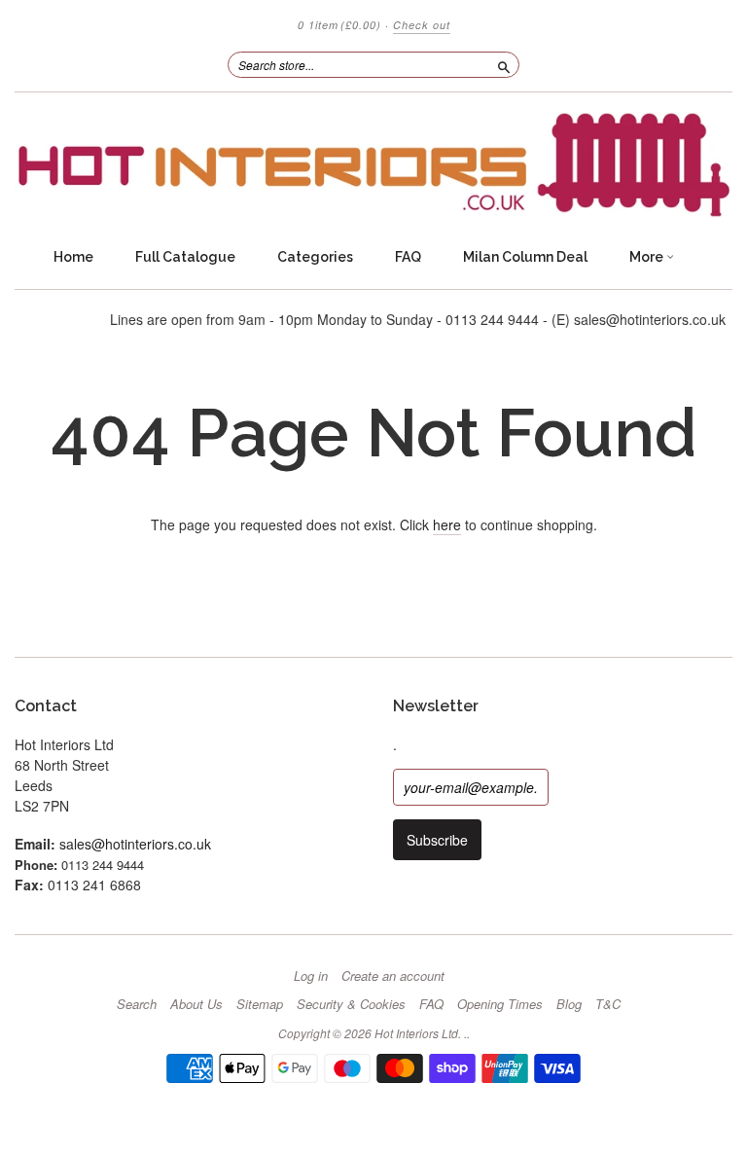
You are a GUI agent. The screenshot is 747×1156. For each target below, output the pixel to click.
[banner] (373, 165)
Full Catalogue (185, 257)
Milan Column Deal (525, 257)
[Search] (504, 64)
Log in (311, 976)
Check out (421, 25)
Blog (569, 1004)
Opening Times (500, 1004)
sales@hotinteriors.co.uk (135, 843)
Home (73, 257)
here (447, 524)
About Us (196, 1004)
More (647, 257)
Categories (315, 257)
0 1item (339, 25)
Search (137, 1004)
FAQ (408, 257)
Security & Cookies (351, 1004)
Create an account (393, 976)
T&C (608, 1004)
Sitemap (259, 1004)
